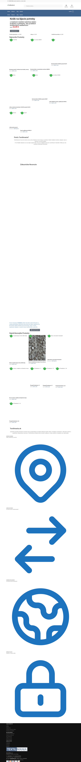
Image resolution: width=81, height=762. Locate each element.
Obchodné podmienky (10, 733)
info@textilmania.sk (17, 757)
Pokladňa (71, 6)
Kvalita (7, 726)
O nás (7, 725)
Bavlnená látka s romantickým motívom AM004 (40, 69)
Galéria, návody (9, 737)
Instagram (8, 743)
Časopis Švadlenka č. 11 (35, 385)
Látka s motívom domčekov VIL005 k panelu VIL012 (19, 107)
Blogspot (8, 746)
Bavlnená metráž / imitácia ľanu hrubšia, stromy (19, 69)
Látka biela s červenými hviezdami (54, 359)
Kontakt (15, 759)
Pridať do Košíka (19, 73)
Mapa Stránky (20, 759)
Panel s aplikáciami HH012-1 (26, 130)
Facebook (8, 742)
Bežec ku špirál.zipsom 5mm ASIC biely (17, 362)
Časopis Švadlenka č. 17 (47, 385)
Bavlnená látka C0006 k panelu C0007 (39, 99)
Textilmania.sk (13, 758)
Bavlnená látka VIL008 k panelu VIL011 (59, 63)
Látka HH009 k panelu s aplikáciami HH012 (57, 101)
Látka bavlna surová (13, 127)
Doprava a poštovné (10, 735)
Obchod (11, 759)
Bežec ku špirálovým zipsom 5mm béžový (37, 362)
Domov (7, 759)
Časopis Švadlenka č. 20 (60, 385)
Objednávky (8, 727)
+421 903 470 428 (9, 757)
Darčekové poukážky (10, 730)
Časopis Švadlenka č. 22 (14, 421)
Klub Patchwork (9, 739)
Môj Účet (66, 6)
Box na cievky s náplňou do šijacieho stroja (17, 397)
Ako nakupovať (9, 736)
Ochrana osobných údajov (11, 729)
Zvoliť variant (13, 131)
